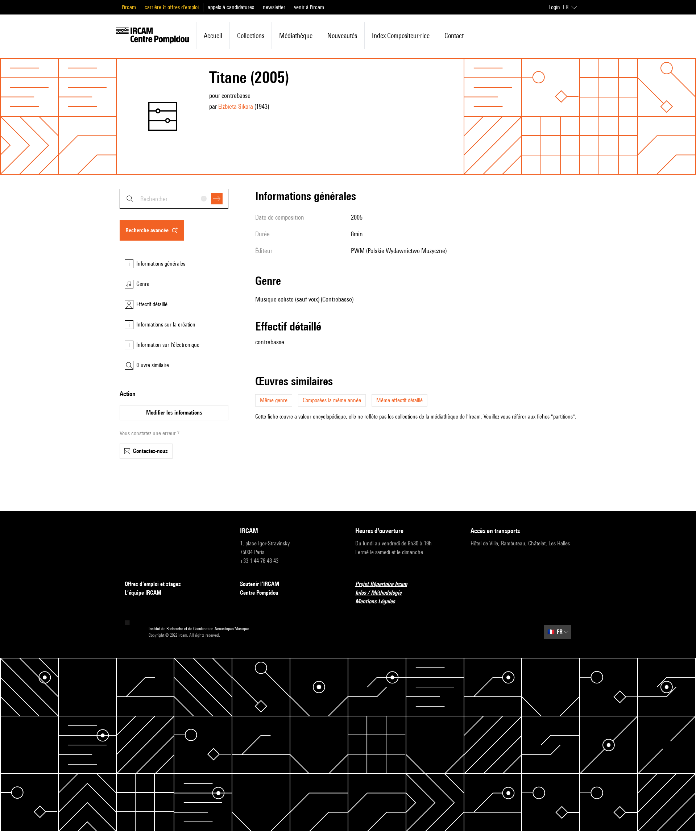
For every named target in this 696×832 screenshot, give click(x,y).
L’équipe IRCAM (143, 592)
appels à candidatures (231, 7)
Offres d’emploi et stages (153, 584)
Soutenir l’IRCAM (259, 584)
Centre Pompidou (259, 592)
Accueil (213, 35)
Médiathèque (295, 35)
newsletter (274, 7)
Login (554, 7)
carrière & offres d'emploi (172, 7)
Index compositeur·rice (401, 35)
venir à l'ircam (309, 7)
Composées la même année (332, 400)
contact (454, 35)
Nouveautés (342, 35)
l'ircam (129, 7)
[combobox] (174, 199)
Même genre (273, 400)
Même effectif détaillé (399, 400)
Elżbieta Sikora (235, 106)
